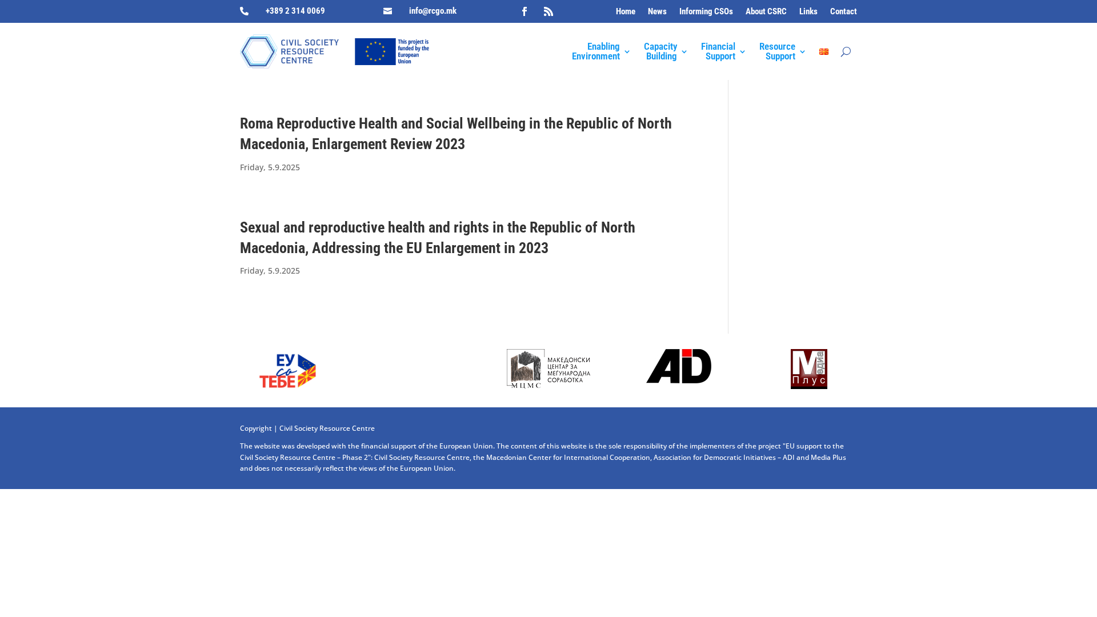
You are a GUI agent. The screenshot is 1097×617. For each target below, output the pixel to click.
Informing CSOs (706, 12)
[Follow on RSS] (548, 11)
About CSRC (766, 12)
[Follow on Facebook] (524, 11)
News (657, 12)
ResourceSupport (777, 51)
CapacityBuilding (660, 51)
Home (625, 12)
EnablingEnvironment (596, 51)
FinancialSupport (718, 51)
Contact (843, 12)
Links (808, 12)
